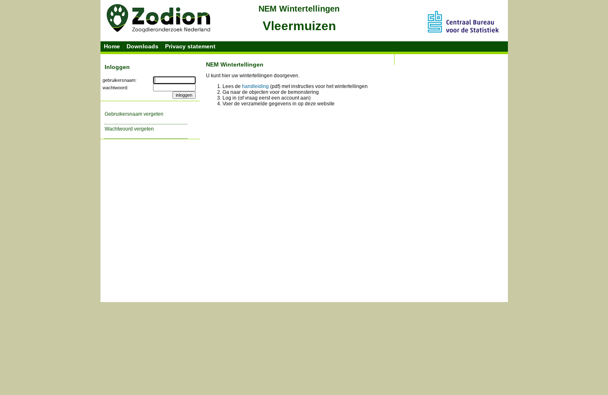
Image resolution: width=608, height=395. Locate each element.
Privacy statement (190, 46)
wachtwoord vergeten (129, 129)
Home (112, 46)
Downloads (142, 46)
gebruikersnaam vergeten (134, 114)
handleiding (255, 86)
